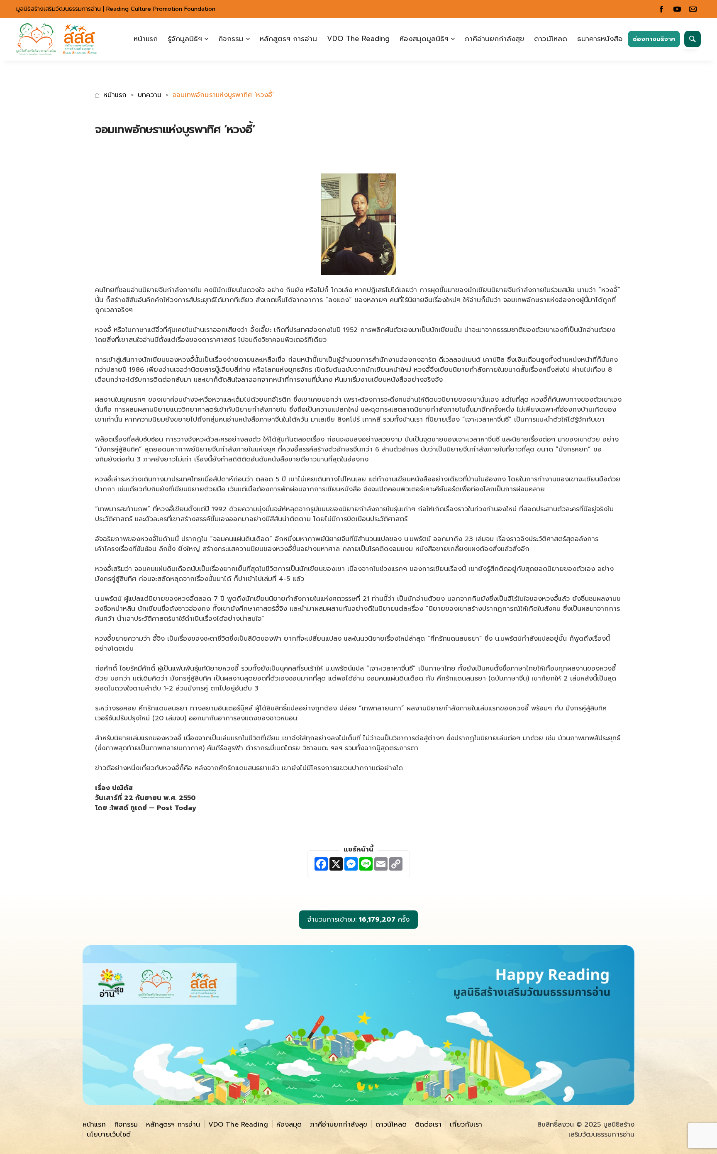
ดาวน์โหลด (550, 38)
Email (693, 9)
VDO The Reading (358, 38)
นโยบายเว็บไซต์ (109, 1134)
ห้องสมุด (289, 1125)
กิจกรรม (231, 38)
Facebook (661, 9)
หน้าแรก (146, 38)
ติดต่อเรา (428, 1125)
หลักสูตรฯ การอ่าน (288, 38)
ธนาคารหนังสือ (600, 38)
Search (692, 39)
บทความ (149, 95)
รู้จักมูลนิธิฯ (185, 38)
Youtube (677, 9)
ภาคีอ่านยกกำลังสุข (494, 38)
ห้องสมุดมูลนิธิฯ (424, 38)
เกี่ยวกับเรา (466, 1125)
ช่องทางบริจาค (654, 39)
